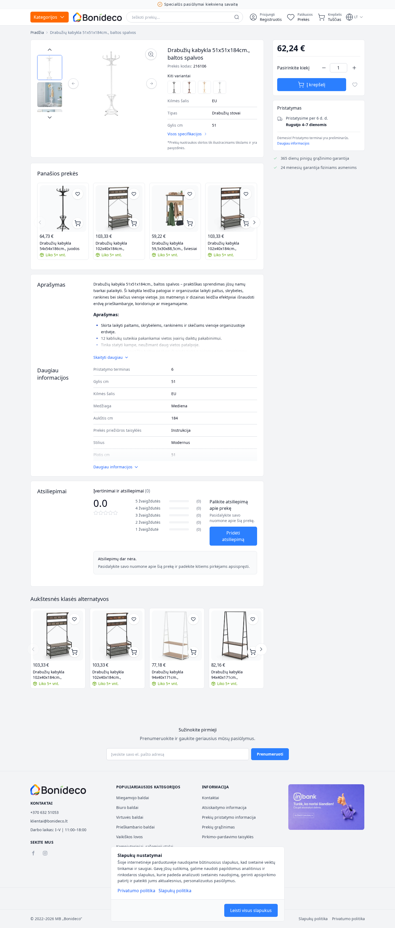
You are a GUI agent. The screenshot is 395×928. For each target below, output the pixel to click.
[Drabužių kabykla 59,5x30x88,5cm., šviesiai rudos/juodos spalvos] (175, 208)
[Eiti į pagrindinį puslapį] (97, 17)
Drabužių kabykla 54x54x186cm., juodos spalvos (60, 246)
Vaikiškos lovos (129, 836)
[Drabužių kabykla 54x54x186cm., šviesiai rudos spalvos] (204, 87)
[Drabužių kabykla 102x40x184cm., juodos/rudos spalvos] (119, 208)
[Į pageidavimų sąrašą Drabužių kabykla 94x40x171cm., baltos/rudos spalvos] (193, 619)
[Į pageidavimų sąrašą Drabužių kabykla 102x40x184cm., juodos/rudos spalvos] (133, 193)
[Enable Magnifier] (151, 54)
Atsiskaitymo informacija (224, 807)
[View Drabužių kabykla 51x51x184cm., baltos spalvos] (49, 67)
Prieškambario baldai (135, 827)
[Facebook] (33, 853)
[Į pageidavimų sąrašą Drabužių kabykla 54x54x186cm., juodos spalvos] (77, 193)
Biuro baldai (127, 807)
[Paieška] (236, 17)
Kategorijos (45, 17)
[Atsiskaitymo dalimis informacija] (326, 807)
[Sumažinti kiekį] (324, 68)
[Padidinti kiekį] (354, 68)
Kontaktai (210, 797)
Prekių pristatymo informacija (229, 817)
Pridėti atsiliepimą (233, 536)
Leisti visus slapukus (251, 910)
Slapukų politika (175, 891)
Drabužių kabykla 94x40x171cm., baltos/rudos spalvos (170, 674)
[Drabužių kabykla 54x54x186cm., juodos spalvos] (174, 87)
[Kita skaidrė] (254, 222)
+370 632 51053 (44, 812)
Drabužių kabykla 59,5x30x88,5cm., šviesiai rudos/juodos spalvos (174, 246)
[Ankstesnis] (73, 83)
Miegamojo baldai (132, 797)
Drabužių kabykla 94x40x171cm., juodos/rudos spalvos (230, 674)
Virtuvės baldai (129, 817)
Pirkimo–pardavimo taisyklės (228, 836)
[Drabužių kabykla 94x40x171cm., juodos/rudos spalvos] (236, 635)
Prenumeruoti (270, 754)
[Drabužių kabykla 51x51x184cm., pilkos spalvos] (219, 87)
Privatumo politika (136, 891)
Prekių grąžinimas (218, 827)
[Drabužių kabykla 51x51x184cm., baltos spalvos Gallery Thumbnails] (49, 83)
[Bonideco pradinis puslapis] (58, 789)
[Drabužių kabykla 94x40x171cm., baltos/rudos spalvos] (177, 635)
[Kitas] (151, 83)
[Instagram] (45, 853)
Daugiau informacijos (293, 143)
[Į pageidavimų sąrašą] (354, 84)
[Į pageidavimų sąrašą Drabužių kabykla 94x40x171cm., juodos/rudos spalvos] (252, 619)
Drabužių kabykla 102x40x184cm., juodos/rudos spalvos (115, 246)
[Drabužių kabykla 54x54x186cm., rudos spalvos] (189, 87)
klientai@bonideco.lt (49, 821)
